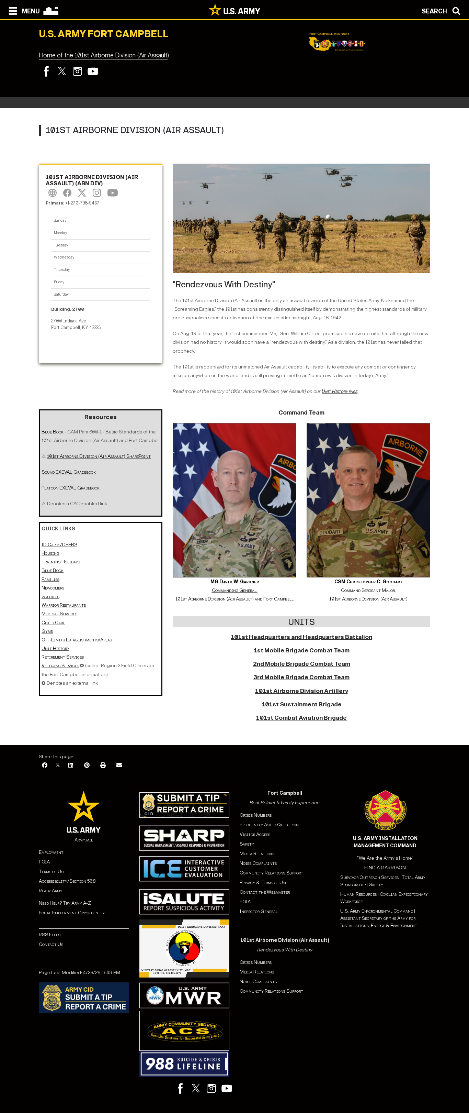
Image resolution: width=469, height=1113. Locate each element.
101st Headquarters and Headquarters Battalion (301, 637)
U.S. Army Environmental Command (376, 911)
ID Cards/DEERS (59, 545)
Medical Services (59, 614)
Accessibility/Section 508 (67, 881)
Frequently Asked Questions (269, 825)
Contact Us (51, 944)
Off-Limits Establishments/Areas (77, 640)
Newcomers (53, 588)
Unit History (55, 648)
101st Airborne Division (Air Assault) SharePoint (99, 456)
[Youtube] (93, 71)
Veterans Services (60, 666)
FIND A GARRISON (385, 868)
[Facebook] (46, 71)
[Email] (119, 766)
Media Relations (257, 854)
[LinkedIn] (71, 766)
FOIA (44, 862)
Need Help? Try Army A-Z (65, 903)
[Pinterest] (87, 766)
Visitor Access (255, 834)
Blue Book (53, 570)
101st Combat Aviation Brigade (301, 717)
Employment (51, 852)
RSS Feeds (49, 935)
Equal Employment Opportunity (72, 913)
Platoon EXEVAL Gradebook (71, 488)
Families (50, 579)
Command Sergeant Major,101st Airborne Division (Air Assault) (368, 590)
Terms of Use (52, 871)
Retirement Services (63, 657)
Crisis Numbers (256, 815)
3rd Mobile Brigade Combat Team (301, 677)
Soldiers (50, 596)
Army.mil (84, 840)
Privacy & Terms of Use (263, 882)
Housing (50, 553)
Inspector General (259, 911)
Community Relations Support (271, 873)
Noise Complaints (258, 863)
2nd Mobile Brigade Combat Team (301, 664)
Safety (247, 844)
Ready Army (50, 891)
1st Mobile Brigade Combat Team (302, 650)
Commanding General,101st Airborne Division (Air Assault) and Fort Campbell (234, 590)
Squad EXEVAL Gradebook (69, 472)
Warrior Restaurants (64, 605)
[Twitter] (62, 71)
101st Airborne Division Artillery (301, 691)
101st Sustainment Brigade (302, 704)
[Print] (103, 766)
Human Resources (358, 894)
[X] (57, 766)
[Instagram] (77, 71)
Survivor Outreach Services (369, 877)
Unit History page (339, 391)
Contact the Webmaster (265, 892)
